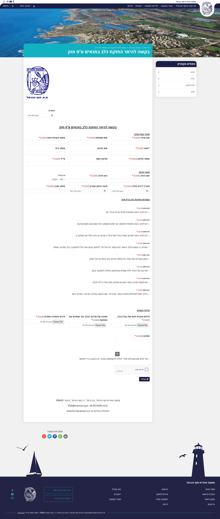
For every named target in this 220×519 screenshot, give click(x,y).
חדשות (165, 489)
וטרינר (192, 72)
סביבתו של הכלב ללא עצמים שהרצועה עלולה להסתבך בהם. (120, 270)
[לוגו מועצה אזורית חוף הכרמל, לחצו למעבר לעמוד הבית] (207, 8)
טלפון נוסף (101, 159)
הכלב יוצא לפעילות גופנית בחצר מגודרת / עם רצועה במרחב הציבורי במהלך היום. (110, 294)
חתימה (142, 336)
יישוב (143, 148)
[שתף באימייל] (44, 436)
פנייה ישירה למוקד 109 (62, 490)
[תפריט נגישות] (4, 1)
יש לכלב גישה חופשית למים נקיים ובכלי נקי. (126, 212)
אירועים (211, 504)
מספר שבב (55, 186)
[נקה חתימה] (117, 354)
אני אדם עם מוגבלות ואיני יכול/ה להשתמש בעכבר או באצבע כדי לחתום (114, 359)
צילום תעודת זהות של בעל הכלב (133, 318)
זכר (61, 179)
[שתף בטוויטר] (49, 436)
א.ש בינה (21, 512)
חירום (130, 6)
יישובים (117, 494)
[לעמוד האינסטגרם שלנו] (8, 1)
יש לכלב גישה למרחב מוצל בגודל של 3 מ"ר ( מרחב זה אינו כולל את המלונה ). (112, 235)
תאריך (51, 110)
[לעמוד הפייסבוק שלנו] (13, 1)
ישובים (138, 6)
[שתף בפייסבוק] (54, 436)
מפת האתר (210, 489)
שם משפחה (97, 137)
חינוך (193, 91)
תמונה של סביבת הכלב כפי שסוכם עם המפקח (88, 318)
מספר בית (60, 148)
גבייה (193, 78)
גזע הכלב (98, 175)
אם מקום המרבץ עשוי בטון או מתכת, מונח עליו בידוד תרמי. (120, 282)
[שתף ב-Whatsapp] (60, 436)
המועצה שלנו (162, 499)
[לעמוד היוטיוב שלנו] (11, 1)
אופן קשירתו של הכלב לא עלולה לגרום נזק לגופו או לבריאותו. (118, 259)
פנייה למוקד (190, 85)
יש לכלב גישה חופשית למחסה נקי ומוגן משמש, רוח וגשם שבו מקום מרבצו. (112, 224)
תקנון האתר (210, 499)
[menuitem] (184, 6)
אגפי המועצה (166, 6)
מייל (58, 159)
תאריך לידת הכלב (137, 186)
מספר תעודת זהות (52, 137)
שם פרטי (141, 137)
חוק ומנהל (116, 489)
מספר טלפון (139, 159)
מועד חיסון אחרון (94, 186)
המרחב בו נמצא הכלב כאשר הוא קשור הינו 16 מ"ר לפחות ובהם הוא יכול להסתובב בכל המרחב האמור (100, 247)
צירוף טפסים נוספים (50, 316)
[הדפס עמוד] (65, 436)
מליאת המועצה (151, 6)
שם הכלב (141, 175)
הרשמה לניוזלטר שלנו (63, 498)
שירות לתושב (162, 494)
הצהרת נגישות (208, 494)
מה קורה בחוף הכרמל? (185, 6)
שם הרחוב (102, 148)
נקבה (54, 179)
